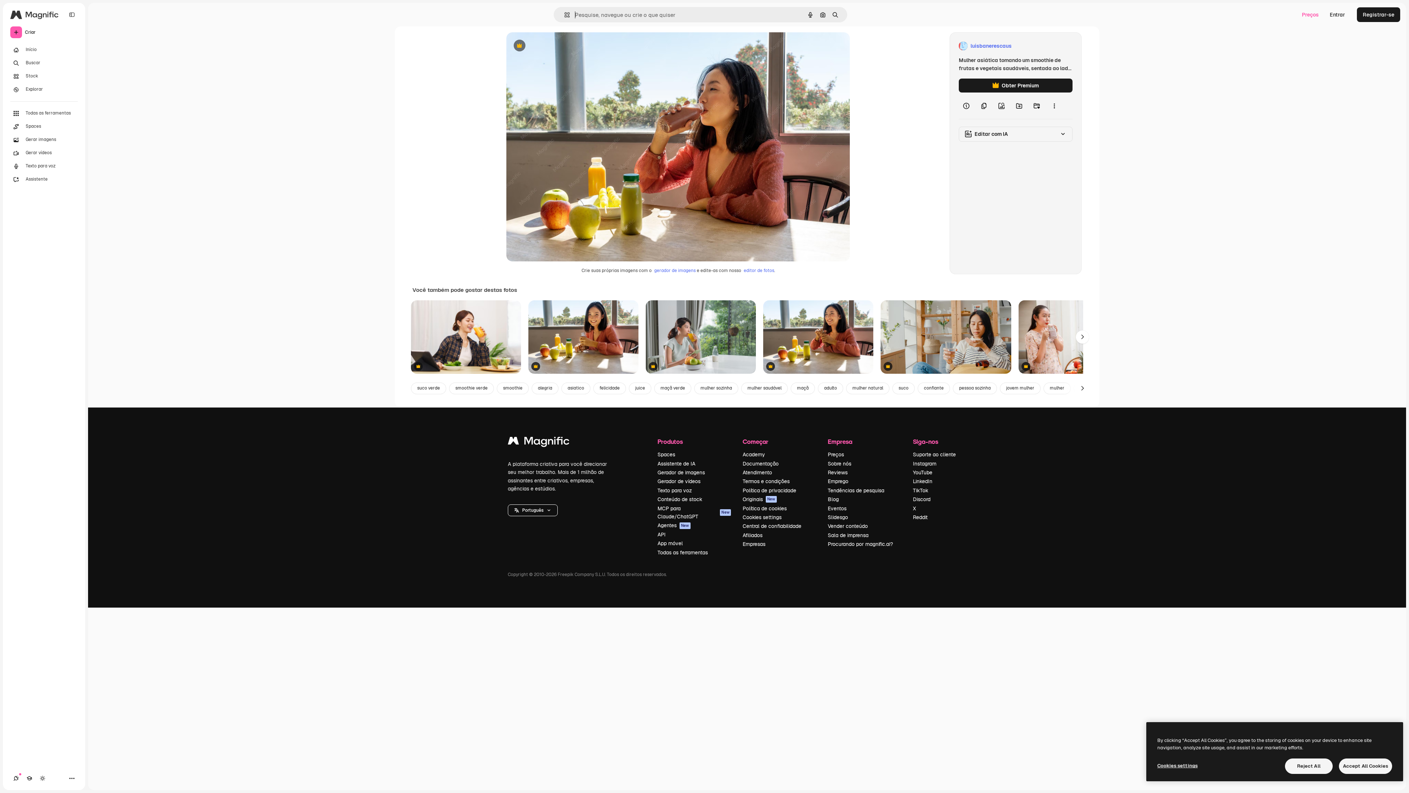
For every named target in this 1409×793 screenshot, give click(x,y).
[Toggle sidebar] (72, 15)
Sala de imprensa (848, 535)
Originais (759, 499)
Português (532, 510)
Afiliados (752, 535)
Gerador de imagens (681, 472)
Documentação (761, 463)
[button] (533, 510)
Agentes (673, 525)
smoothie (513, 388)
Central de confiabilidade (772, 526)
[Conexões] (16, 778)
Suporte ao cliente (934, 454)
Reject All (1309, 766)
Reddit (920, 517)
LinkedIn (922, 481)
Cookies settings (762, 517)
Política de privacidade (769, 490)
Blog (833, 499)
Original (553, 46)
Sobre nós (839, 463)
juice (640, 388)
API (662, 534)
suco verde (428, 388)
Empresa (840, 441)
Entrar (1337, 14)
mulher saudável (764, 388)
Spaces (666, 454)
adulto (830, 388)
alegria (545, 388)
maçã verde (672, 388)
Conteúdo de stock (680, 499)
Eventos (837, 508)
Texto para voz (675, 490)
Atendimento (757, 472)
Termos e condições (766, 481)
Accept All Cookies (1365, 766)
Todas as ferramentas (683, 552)
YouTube (922, 472)
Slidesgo (838, 517)
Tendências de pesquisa (856, 490)
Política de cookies (765, 508)
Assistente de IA (676, 463)
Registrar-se (1378, 14)
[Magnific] (538, 442)
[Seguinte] (1082, 337)
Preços (1310, 14)
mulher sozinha (716, 388)
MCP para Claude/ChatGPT (693, 512)
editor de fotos (759, 271)
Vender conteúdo (848, 526)
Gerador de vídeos (679, 481)
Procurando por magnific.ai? (860, 544)
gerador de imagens (675, 271)
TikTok (920, 490)
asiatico (576, 388)
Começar (755, 441)
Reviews (838, 472)
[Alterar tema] (42, 778)
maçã (803, 388)
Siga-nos (925, 441)
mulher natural (867, 388)
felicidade (610, 388)
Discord (922, 499)
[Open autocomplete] (564, 15)
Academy (754, 454)
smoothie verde (471, 388)
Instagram (924, 463)
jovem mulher (1020, 388)
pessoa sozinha (975, 388)
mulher (1057, 388)
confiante (934, 388)
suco (904, 388)
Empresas (754, 544)
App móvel (670, 543)
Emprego (838, 481)
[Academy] (29, 778)
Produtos (670, 441)
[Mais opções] (1054, 105)
